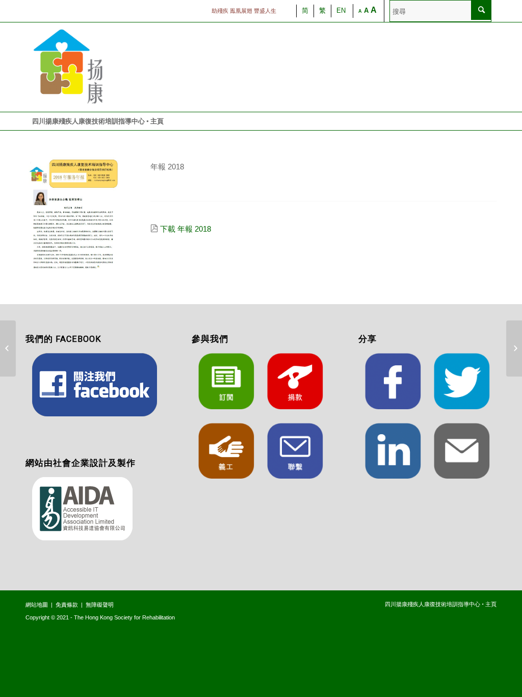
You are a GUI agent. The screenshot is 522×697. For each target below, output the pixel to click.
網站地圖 (36, 605)
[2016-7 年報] (8, 348)
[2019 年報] (514, 348)
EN (341, 10)
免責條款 (67, 605)
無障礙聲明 (100, 605)
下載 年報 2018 (185, 229)
